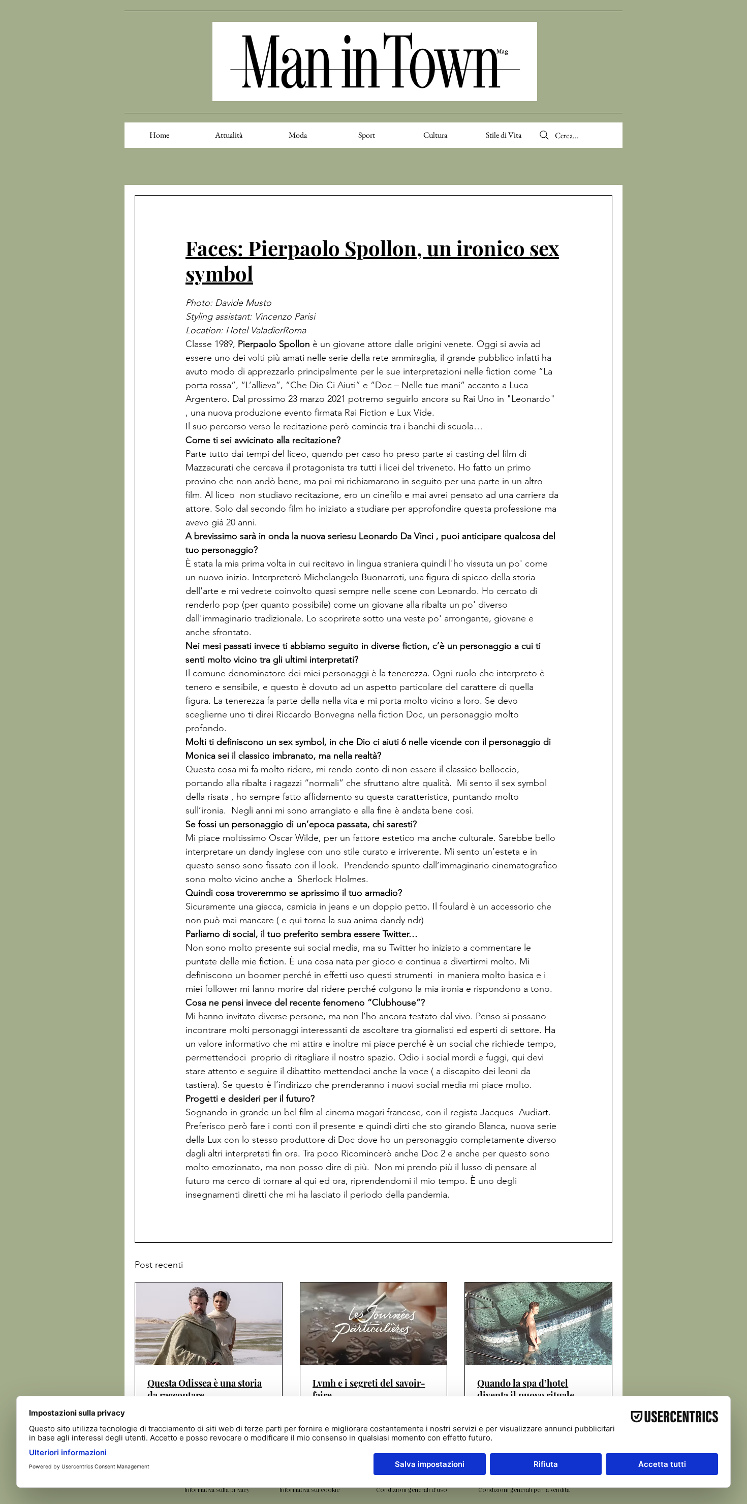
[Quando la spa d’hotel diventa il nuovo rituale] (538, 1323)
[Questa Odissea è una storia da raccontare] (208, 1323)
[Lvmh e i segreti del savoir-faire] (373, 1323)
